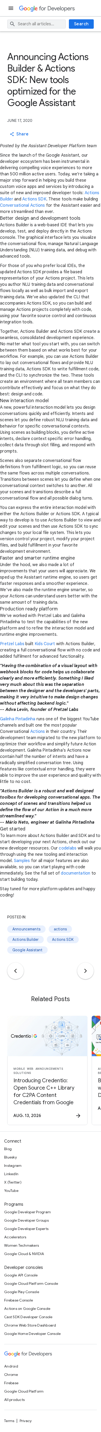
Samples (22, 860)
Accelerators (15, 1237)
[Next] (85, 970)
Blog (8, 1148)
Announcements (26, 929)
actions (60, 929)
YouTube (11, 1190)
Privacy (26, 1420)
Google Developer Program (27, 1212)
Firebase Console (18, 1300)
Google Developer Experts (26, 1228)
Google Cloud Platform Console (31, 1283)
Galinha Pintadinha (17, 719)
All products (14, 1399)
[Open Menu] (11, 8)
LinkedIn (11, 1174)
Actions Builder (25, 939)
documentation (75, 873)
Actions (37, 731)
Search (81, 24)
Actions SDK (34, 199)
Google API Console (21, 1275)
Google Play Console (21, 1292)
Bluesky (10, 1157)
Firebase (11, 1383)
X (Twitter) (12, 1182)
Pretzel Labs (12, 643)
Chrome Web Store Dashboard (30, 1325)
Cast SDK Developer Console (28, 1317)
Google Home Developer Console (32, 1333)
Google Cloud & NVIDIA (24, 1253)
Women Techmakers (21, 1245)
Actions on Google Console (27, 1308)
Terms (9, 1420)
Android (11, 1366)
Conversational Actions (23, 205)
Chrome (11, 1374)
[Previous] (15, 970)
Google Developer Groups (26, 1220)
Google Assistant (27, 950)
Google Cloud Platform (24, 1391)
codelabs (67, 848)
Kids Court (45, 643)
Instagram (12, 1165)
